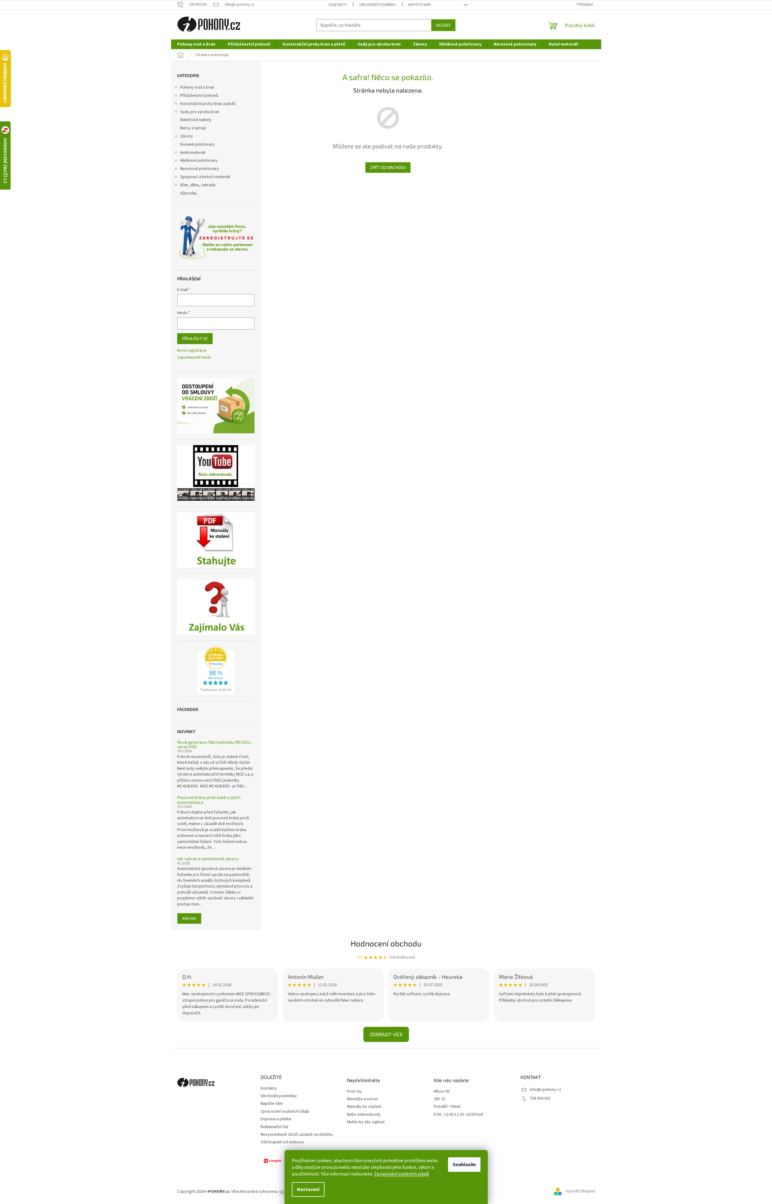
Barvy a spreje (193, 128)
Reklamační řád (274, 1127)
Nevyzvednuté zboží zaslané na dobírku (297, 1134)
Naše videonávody (364, 1115)
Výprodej (188, 193)
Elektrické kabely (195, 120)
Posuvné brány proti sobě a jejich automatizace (209, 799)
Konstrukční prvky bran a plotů (207, 104)
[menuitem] (196, 44)
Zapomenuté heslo (194, 357)
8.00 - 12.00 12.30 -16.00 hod (458, 1115)
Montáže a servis (362, 1099)
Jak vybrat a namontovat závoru (207, 858)
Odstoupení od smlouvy (282, 1142)
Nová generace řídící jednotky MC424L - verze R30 (215, 744)
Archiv (189, 918)
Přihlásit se (195, 338)
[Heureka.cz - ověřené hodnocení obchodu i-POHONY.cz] (215, 671)
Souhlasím (464, 1164)
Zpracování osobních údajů (401, 1174)
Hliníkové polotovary (198, 160)
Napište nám (419, 5)
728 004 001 (540, 1098)
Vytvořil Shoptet (580, 1192)
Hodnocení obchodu (386, 943)
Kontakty (338, 5)
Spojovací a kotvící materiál (205, 177)
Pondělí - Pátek (447, 1107)
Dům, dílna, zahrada (197, 185)
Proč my (354, 1091)
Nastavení (308, 1189)
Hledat (443, 25)
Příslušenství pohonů (199, 96)
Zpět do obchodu (388, 167)
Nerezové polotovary (199, 169)
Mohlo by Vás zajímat (366, 1122)
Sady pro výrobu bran (199, 112)
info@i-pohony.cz (545, 1090)
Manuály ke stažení (364, 1107)
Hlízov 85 (442, 1091)
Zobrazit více (386, 1034)
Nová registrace (191, 350)
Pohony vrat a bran (197, 87)
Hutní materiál (192, 153)
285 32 (439, 1099)
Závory (186, 136)
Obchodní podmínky (377, 5)
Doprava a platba (276, 1119)
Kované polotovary (197, 144)
